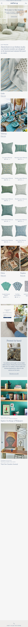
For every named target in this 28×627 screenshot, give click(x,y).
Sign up (7, 317)
